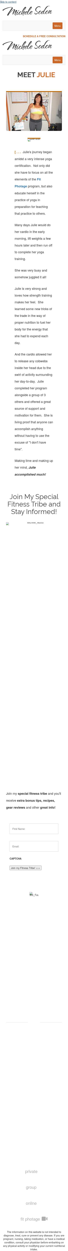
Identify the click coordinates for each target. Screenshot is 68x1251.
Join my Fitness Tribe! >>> (25, 868)
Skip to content (8, 1)
